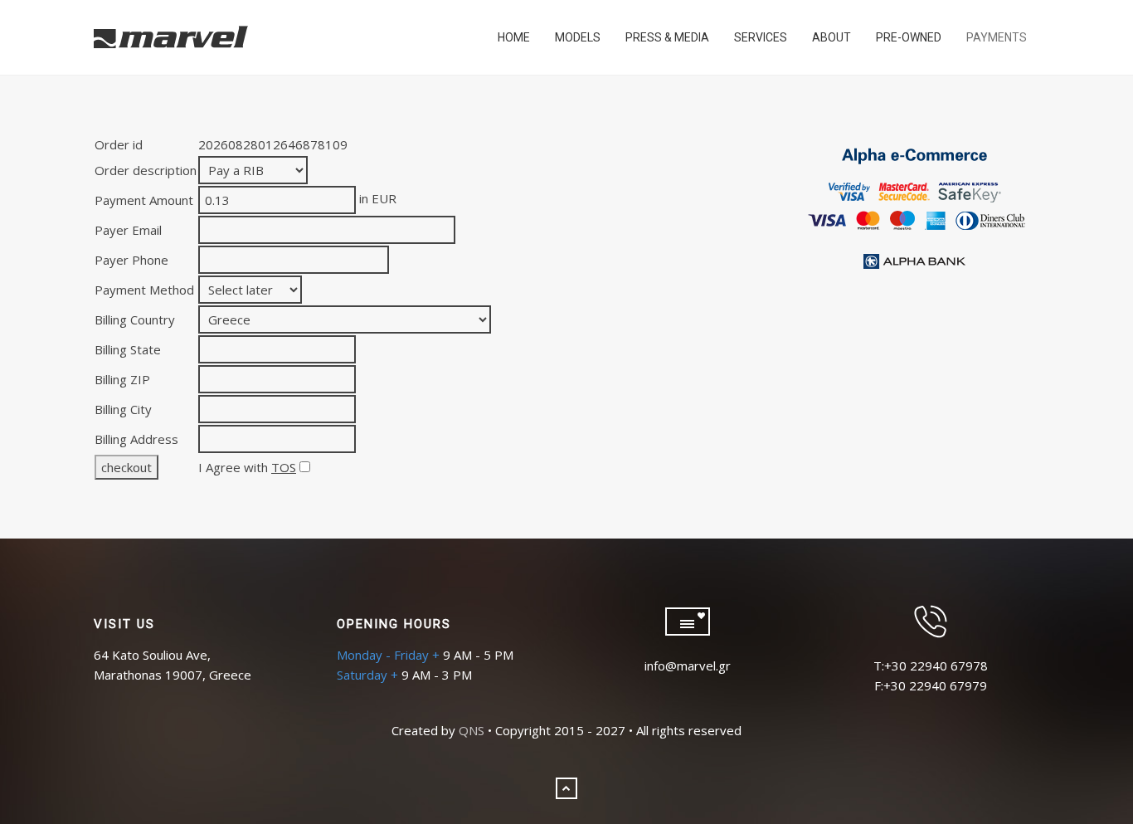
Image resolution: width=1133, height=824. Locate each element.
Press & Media (667, 37)
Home (514, 37)
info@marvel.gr (687, 665)
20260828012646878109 (273, 144)
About (831, 37)
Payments (996, 37)
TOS (283, 467)
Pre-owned (908, 37)
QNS (471, 730)
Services (760, 37)
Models (578, 37)
